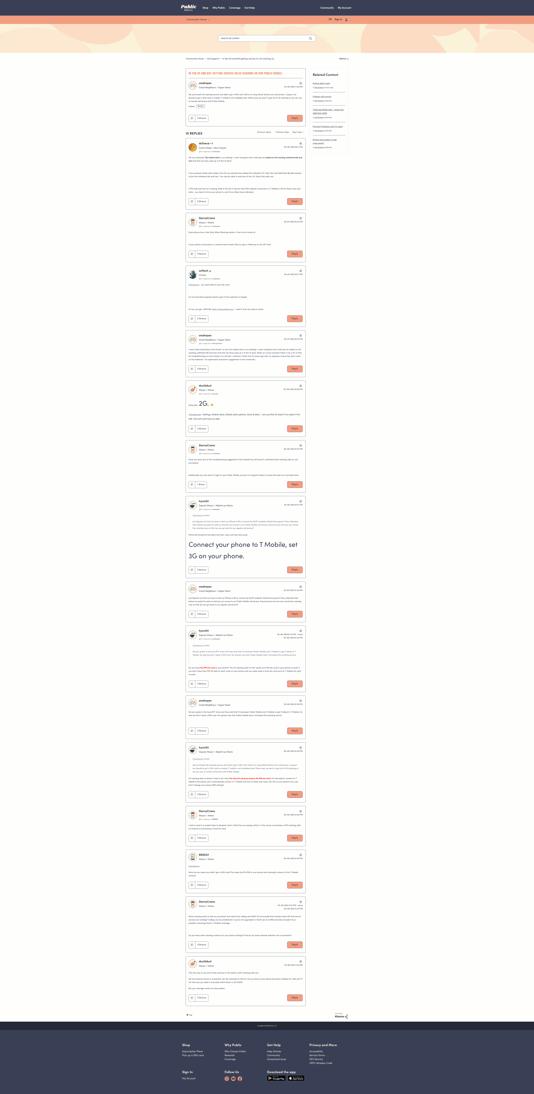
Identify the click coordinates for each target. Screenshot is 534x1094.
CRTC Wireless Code (320, 1063)
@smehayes (194, 285)
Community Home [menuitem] (196, 20)
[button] (192, 118)
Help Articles (274, 1051)
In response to (210, 152)
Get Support (213, 59)
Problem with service (322, 97)
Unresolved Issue (276, 1059)
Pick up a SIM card (193, 1055)
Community (327, 7)
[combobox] (267, 38)
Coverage (234, 7)
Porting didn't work (321, 84)
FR (330, 19)
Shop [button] (186, 1045)
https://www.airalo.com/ (223, 309)
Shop (205, 7)
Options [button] (343, 59)
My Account (344, 7)
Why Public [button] (233, 1045)
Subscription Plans (192, 1051)
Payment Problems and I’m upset (328, 127)
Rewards (230, 1055)
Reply (295, 118)
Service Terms (317, 1055)
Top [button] (190, 1015)
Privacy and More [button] (323, 1045)
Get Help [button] (274, 1045)
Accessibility (316, 1051)
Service (200, 106)
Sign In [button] (187, 1072)
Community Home (195, 59)
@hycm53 (193, 405)
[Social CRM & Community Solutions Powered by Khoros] (341, 1016)
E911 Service (316, 1059)
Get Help (250, 7)
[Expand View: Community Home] (208, 20)
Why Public (218, 7)
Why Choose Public (235, 1051)
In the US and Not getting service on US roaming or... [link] (248, 59)
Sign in (338, 19)
